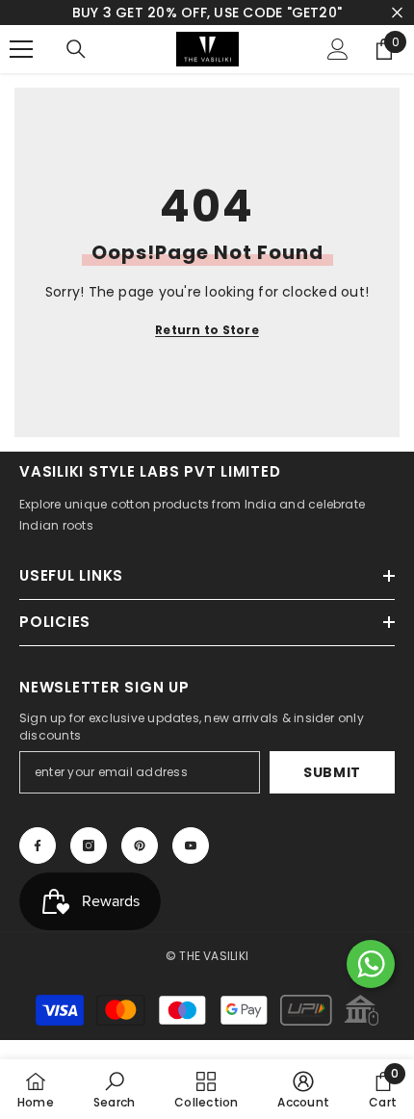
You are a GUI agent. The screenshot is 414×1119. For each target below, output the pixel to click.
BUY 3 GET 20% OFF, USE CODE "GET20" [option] (207, 12)
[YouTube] (190, 845)
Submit (332, 772)
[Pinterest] (139, 845)
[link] (114, 1089)
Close (397, 13)
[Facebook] (37, 845)
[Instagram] (88, 845)
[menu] (21, 49)
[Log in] (338, 49)
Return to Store (207, 330)
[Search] (76, 49)
